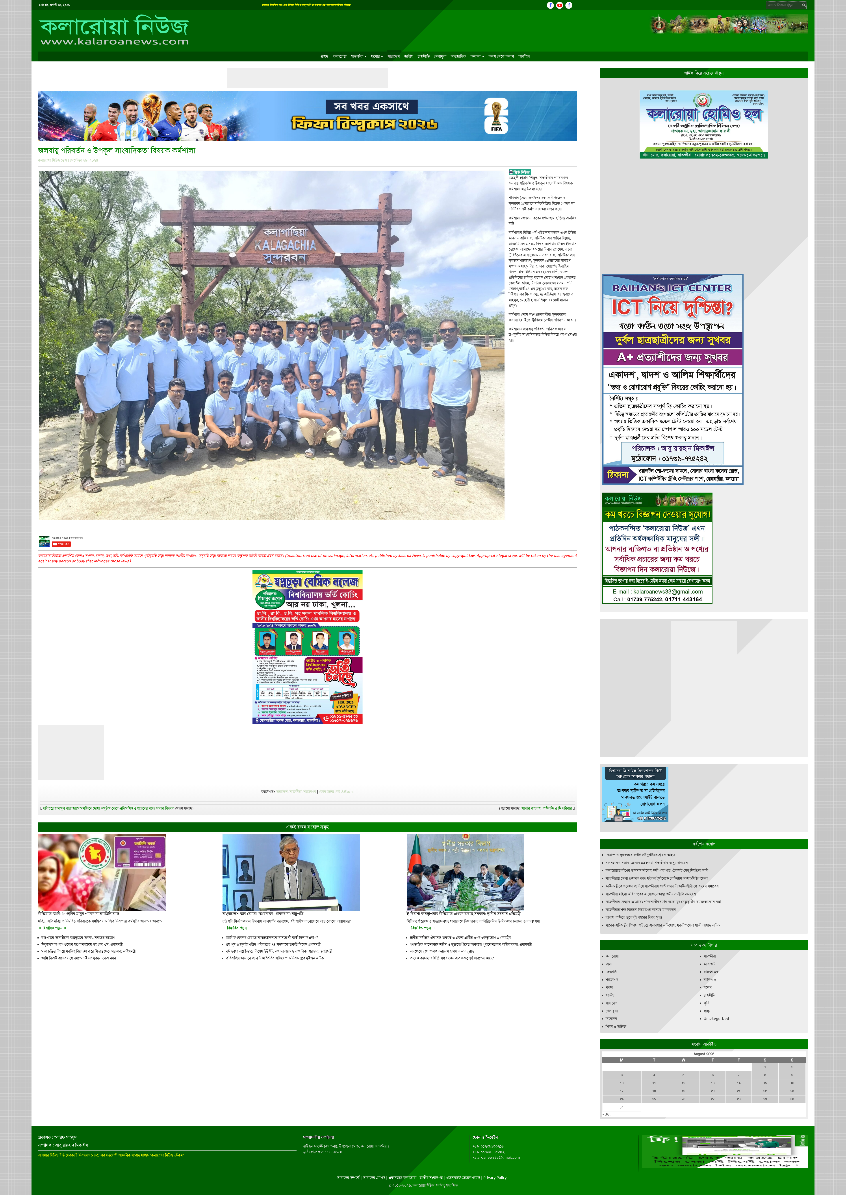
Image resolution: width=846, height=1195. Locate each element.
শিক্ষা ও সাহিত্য (616, 1026)
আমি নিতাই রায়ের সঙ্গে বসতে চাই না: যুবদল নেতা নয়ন (78, 958)
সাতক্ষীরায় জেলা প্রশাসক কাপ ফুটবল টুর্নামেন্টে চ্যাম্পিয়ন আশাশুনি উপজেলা (657, 878)
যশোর (375, 56)
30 (792, 1099)
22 (765, 1091)
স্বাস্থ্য (707, 1010)
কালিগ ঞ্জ (710, 979)
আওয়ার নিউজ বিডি (51, 1155)
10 (621, 1083)
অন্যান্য (476, 56)
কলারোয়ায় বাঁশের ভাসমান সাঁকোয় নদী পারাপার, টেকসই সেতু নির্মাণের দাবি (657, 870)
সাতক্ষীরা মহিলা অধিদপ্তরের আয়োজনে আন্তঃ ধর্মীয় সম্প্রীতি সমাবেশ (651, 894)
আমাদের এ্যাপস (374, 1177)
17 (621, 1091)
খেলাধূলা (440, 56)
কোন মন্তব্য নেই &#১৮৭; (336, 791)
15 (765, 1083)
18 (654, 1091)
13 (712, 1083)
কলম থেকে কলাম (501, 56)
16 (792, 1083)
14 (738, 1083)
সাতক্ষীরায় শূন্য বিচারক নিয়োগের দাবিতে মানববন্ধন (641, 909)
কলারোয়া (340, 56)
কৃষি (706, 1003)
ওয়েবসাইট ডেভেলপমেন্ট (463, 1177)
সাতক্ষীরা (357, 56)
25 (654, 1099)
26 (683, 1099)
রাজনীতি (424, 56)
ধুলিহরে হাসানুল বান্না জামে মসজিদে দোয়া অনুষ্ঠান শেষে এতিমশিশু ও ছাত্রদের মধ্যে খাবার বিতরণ (108, 808)
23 (792, 1091)
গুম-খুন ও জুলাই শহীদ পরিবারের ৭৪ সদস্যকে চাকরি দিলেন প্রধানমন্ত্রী (273, 944)
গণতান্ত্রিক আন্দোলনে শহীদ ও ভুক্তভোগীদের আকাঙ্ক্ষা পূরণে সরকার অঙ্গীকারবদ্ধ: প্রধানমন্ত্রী (471, 944)
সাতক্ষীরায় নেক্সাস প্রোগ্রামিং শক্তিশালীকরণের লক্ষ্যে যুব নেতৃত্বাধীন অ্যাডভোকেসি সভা (663, 901)
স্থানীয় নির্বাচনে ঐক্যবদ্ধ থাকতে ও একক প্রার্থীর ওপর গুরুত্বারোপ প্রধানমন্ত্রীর (460, 937)
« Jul (606, 1114)
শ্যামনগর (309, 791)
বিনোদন (611, 1018)
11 (654, 1083)
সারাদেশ (394, 56)
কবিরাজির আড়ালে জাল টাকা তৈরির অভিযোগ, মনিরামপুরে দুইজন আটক (275, 958)
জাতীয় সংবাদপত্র (431, 1177)
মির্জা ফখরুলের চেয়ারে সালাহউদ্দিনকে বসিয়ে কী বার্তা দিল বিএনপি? (272, 937)
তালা (609, 964)
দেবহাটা (611, 971)
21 (738, 1091)
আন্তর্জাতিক (458, 56)
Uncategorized (716, 1018)
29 (765, 1099)
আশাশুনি (710, 964)
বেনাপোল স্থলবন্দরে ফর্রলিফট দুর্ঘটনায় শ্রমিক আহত (640, 854)
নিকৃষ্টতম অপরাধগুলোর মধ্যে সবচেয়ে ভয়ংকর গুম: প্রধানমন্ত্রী (82, 944)
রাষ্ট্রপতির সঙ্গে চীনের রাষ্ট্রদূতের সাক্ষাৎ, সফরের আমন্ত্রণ (78, 937)
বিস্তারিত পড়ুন (52, 928)
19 (683, 1091)
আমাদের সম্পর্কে (348, 1177)
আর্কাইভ (524, 56)
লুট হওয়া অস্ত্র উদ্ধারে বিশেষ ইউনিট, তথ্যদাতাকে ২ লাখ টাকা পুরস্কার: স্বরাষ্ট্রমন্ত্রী (279, 951)
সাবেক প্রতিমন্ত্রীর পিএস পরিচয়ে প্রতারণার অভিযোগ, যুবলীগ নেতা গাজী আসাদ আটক (663, 925)
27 (712, 1099)
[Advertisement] (307, 78)
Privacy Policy (495, 1177)
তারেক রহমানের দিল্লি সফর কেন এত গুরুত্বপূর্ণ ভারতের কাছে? (452, 958)
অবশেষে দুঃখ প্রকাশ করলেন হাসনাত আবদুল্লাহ (442, 951)
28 (738, 1099)
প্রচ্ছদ (324, 56)
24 (621, 1099)
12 (683, 1083)
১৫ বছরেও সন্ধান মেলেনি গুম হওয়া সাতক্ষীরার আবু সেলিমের (647, 862)
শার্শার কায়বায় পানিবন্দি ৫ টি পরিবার (546, 808)
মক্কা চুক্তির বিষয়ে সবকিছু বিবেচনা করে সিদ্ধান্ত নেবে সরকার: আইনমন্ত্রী (88, 951)
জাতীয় (408, 56)
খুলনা (609, 987)
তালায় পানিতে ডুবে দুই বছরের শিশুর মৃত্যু (634, 917)
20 (712, 1091)
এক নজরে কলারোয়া (402, 1177)
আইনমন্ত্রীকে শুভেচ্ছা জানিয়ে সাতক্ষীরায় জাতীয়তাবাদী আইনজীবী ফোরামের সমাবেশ (662, 886)
